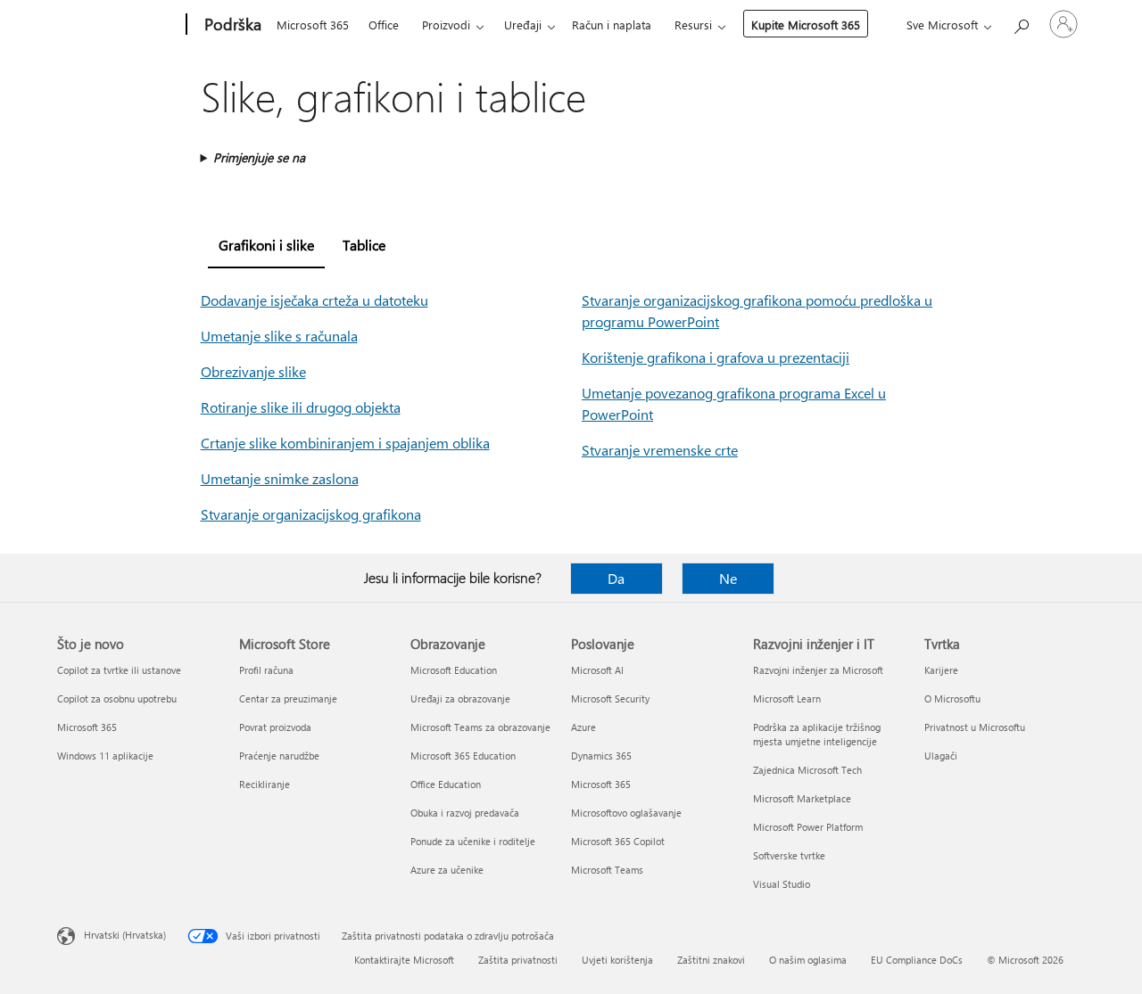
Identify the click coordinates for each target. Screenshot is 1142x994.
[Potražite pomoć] (1021, 23)
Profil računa (266, 670)
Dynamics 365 (601, 755)
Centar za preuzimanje (288, 698)
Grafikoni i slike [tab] (266, 244)
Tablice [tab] (364, 244)
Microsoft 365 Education (463, 755)
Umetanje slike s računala (279, 335)
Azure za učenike (447, 869)
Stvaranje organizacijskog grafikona (311, 514)
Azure (583, 727)
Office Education (445, 784)
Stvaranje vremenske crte (660, 449)
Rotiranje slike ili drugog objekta (301, 407)
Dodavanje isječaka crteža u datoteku (314, 300)
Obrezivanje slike (253, 371)
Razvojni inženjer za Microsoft (818, 670)
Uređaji (523, 24)
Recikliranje (264, 784)
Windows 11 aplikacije (105, 755)
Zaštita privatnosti (518, 959)
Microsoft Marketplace (802, 798)
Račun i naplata (611, 24)
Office (383, 24)
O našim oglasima (808, 959)
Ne (728, 578)
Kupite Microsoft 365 (805, 24)
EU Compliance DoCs (917, 959)
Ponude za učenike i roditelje (472, 841)
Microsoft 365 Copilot (618, 841)
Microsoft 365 (313, 24)
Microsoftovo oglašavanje (626, 812)
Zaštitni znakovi (711, 959)
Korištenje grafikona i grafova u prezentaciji (715, 357)
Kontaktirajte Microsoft (404, 959)
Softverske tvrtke (789, 855)
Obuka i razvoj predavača (464, 812)
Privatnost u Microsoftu (974, 727)
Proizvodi (446, 24)
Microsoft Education (453, 670)
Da (616, 578)
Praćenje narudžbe (279, 755)
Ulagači (940, 755)
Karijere (941, 670)
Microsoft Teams (607, 869)
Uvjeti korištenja (617, 959)
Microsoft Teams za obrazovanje (480, 727)
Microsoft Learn (787, 698)
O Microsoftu (952, 698)
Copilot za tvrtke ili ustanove (119, 670)
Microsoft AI (597, 670)
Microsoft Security (610, 698)
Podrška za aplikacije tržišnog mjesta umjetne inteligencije (817, 734)
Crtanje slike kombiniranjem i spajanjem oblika (345, 442)
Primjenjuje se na (259, 157)
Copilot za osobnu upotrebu (117, 698)
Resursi (693, 24)
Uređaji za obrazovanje (460, 698)
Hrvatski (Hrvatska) (125, 934)
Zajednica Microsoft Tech (807, 769)
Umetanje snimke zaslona (280, 478)
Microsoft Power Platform (808, 827)
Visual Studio (781, 884)
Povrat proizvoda (275, 727)
